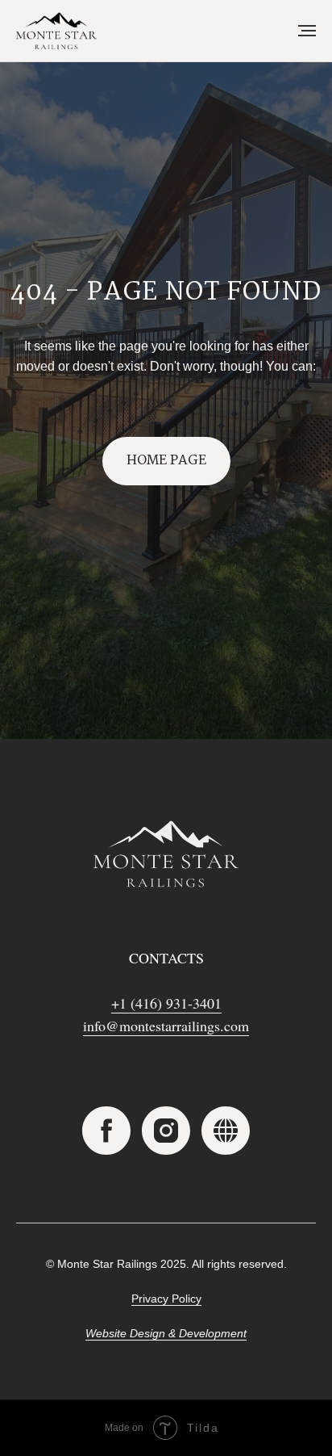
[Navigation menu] (307, 30)
